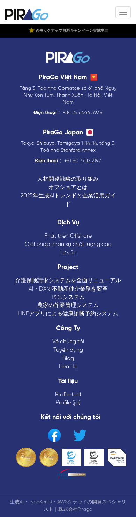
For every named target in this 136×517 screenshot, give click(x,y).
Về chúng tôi (68, 342)
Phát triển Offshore (68, 236)
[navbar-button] (123, 12)
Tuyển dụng (68, 350)
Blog (68, 358)
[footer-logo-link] (68, 58)
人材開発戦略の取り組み (68, 179)
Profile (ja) (68, 403)
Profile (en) (68, 395)
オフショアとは (68, 187)
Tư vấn (68, 253)
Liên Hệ (68, 367)
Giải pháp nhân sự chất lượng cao (68, 244)
